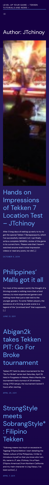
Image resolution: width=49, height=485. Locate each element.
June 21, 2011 (9, 316)
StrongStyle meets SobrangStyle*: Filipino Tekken (24, 423)
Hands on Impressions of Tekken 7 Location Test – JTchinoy (23, 207)
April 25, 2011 (10, 393)
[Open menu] (4, 13)
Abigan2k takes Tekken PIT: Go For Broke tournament (22, 347)
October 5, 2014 (11, 257)
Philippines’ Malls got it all (23, 276)
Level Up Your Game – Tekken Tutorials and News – (20, 6)
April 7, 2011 (9, 476)
